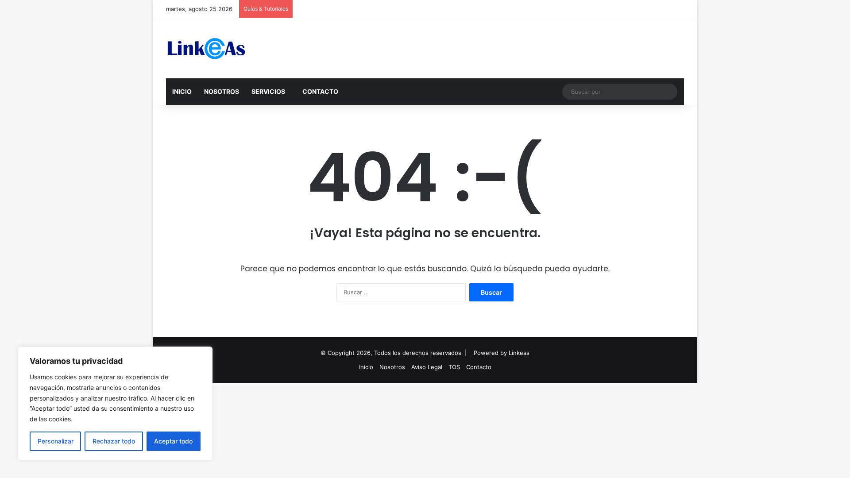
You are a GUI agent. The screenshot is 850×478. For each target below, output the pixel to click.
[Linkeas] (206, 48)
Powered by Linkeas (501, 352)
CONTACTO (320, 91)
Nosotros (392, 366)
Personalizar (55, 441)
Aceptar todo (173, 441)
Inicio (366, 366)
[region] (115, 403)
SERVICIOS (268, 91)
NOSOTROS (221, 91)
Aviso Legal (426, 366)
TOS (454, 366)
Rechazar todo (114, 441)
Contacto (478, 366)
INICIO (182, 91)
